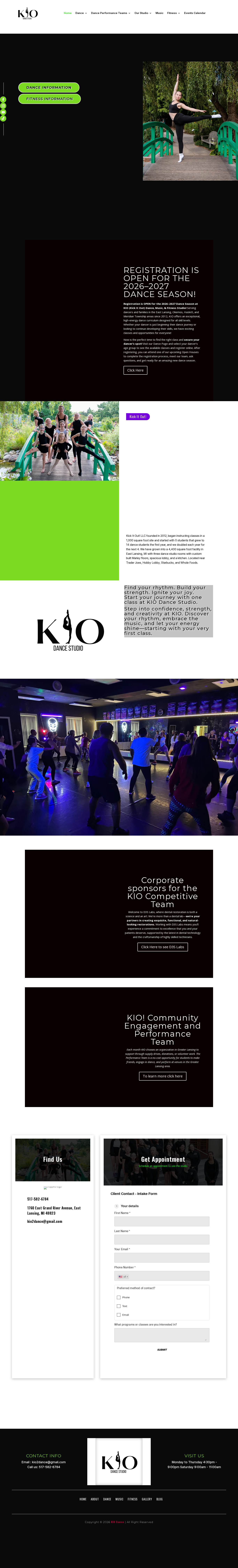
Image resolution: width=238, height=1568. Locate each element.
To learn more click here (163, 1076)
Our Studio (141, 13)
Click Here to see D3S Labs (162, 947)
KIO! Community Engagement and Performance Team (162, 1030)
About (95, 1499)
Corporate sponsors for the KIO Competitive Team (162, 892)
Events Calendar (195, 13)
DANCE (107, 1499)
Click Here (135, 370)
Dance (79, 13)
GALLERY (147, 1499)
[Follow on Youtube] (3, 112)
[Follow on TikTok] (3, 118)
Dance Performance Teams (109, 13)
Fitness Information (49, 99)
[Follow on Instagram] (3, 106)
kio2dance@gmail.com (44, 1221)
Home (68, 13)
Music (159, 13)
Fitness (172, 13)
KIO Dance (117, 1522)
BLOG (159, 1499)
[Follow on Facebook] (3, 99)
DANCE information (48, 87)
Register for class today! (119, 774)
